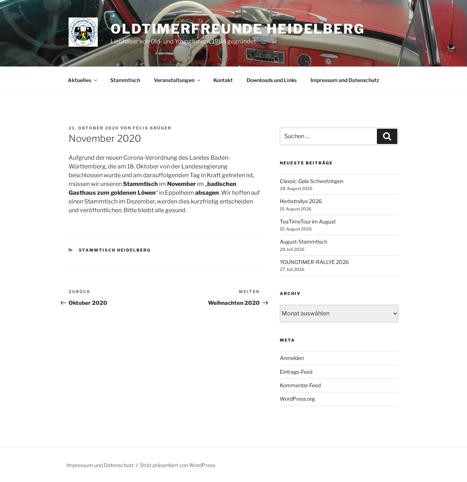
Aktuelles (79, 80)
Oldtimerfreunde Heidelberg (238, 29)
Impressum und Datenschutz (344, 80)
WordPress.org (297, 399)
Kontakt (223, 80)
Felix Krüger (152, 128)
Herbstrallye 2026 (301, 201)
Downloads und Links (272, 80)
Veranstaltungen (174, 80)
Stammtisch (125, 80)
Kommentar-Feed (300, 385)
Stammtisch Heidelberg (115, 250)
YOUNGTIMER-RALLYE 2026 (314, 262)
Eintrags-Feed (296, 372)
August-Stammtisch (303, 241)
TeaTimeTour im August (308, 221)
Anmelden (292, 358)
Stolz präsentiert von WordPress (177, 465)
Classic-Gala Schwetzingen (311, 181)
